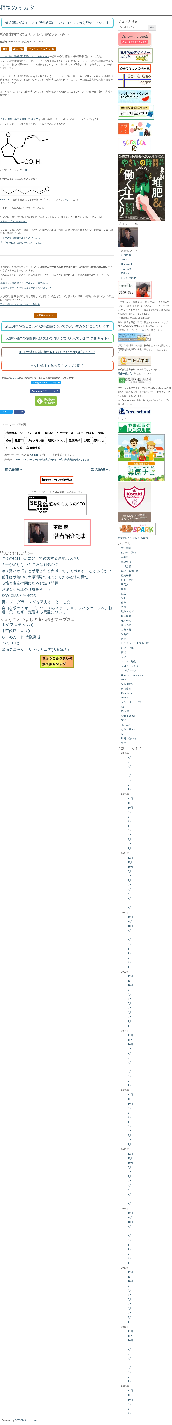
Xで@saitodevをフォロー (46, 382)
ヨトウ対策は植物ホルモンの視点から (20, 238)
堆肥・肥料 (127, 579)
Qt (122, 706)
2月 (130, 784)
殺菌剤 (19, 440)
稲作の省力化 (125, 373)
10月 (130, 807)
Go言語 (125, 711)
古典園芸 (126, 629)
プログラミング (130, 665)
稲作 (123, 602)
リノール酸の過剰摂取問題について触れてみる (24, 56)
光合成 (125, 634)
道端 (123, 607)
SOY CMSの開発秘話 (19, 596)
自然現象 (126, 616)
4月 (130, 775)
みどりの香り (86, 433)
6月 (130, 766)
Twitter (124, 259)
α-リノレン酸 (14, 448)
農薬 (5, 49)
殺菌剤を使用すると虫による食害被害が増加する (26, 287)
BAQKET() (10, 643)
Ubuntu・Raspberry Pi (133, 675)
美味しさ (99, 440)
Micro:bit (126, 679)
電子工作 (126, 724)
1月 (130, 789)
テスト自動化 (128, 661)
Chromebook (128, 715)
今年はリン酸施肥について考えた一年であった (24, 283)
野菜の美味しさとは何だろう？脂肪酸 (20, 304)
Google (125, 697)
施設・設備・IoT (130, 570)
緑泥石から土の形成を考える (26, 589)
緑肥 (123, 598)
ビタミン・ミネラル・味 (42, 49)
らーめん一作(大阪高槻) (21, 637)
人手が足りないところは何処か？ (30, 564)
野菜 (87, 440)
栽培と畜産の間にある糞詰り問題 (30, 583)
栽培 (101, 433)
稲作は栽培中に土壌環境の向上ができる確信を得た (45, 577)
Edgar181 (5, 199)
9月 (130, 812)
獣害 (123, 593)
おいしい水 (127, 647)
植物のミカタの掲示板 (57, 480)
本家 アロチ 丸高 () (17, 625)
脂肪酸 (48, 433)
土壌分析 (126, 566)
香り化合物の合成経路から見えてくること (22, 242)
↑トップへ (32, 1420)
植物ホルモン (14, 433)
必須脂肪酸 (33, 448)
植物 (8, 440)
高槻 (123, 652)
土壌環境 (126, 561)
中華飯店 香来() (16, 631)
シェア (19, 412)
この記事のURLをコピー (45, 315)
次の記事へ (102, 469)
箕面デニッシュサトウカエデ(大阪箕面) (35, 649)
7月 (130, 762)
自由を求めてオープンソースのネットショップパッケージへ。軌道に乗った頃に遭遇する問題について (57, 610)
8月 (130, 757)
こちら (143, 330)
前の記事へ (12, 469)
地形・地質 (127, 611)
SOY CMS (127, 684)
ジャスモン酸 (35, 440)
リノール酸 (33, 433)
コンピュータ (128, 670)
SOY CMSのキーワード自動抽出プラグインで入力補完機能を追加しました (52, 459)
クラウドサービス (131, 702)
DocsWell (126, 264)
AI (122, 733)
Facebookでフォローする (45, 391)
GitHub (125, 273)
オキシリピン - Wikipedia (13, 221)
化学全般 (126, 620)
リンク (28, 170)
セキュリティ (128, 729)
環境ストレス (56, 440)
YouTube (126, 268)
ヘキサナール (65, 433)
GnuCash (126, 693)
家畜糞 (125, 584)
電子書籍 (126, 548)
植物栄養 (126, 575)
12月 (130, 798)
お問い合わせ (128, 277)
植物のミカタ (17, 7)
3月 (130, 780)
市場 (123, 638)
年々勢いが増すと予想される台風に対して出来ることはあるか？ (57, 571)
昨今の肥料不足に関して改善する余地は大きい (41, 558)
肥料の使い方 (128, 738)
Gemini (15, 378)
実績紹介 (126, 688)
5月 (130, 771)
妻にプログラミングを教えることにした (36, 602)
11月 (130, 803)
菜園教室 (126, 557)
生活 (123, 742)
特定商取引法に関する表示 (133, 537)
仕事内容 (126, 255)
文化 (123, 656)
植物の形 (18, 49)
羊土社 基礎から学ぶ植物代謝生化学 (19, 119)
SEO (123, 720)
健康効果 (74, 440)
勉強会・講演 (128, 552)
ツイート (6, 412)
